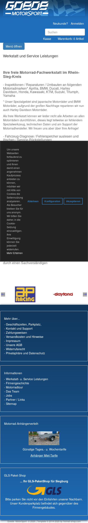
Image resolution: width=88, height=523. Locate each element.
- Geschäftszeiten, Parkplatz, (22, 324)
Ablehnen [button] (32, 201)
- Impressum (12, 341)
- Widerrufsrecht (14, 349)
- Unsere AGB (13, 345)
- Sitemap (10, 404)
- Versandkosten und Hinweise (23, 337)
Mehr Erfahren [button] (15, 253)
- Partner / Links (14, 399)
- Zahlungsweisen (15, 332)
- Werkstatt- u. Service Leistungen (26, 379)
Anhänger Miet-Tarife (44, 455)
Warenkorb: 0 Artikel (71, 39)
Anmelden (77, 23)
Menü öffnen (14, 46)
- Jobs (8, 395)
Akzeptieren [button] (73, 201)
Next (85, 294)
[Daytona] (12, 294)
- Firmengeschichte (16, 383)
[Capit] (50, 294)
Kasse (47, 39)
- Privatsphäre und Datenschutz (24, 353)
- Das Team (11, 391)
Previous (3, 294)
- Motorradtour (13, 387)
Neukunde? (60, 23)
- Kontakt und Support (18, 328)
